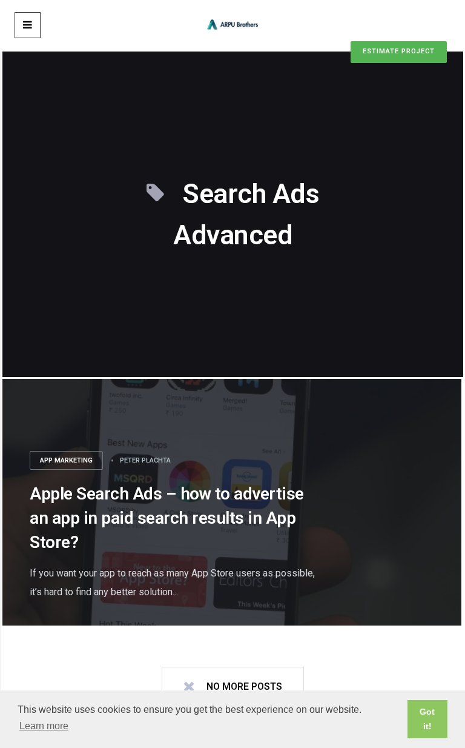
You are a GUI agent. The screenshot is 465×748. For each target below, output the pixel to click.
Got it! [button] (427, 719)
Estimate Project (399, 51)
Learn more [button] (43, 726)
